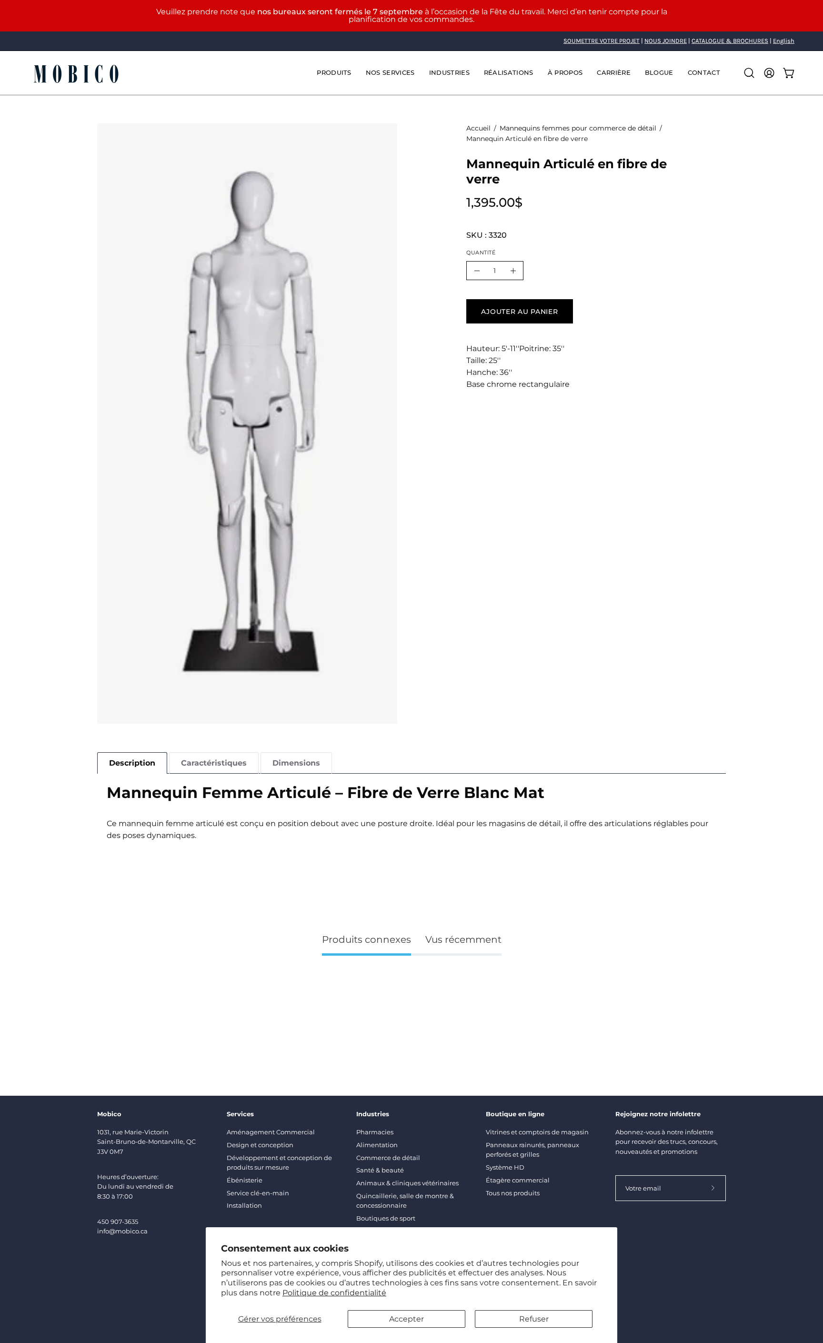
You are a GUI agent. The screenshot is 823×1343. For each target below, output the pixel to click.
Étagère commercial (518, 1180)
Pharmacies (374, 1132)
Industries (372, 1114)
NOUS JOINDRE (665, 40)
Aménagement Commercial (271, 1132)
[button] (390, 73)
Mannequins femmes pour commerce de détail (578, 128)
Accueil (478, 128)
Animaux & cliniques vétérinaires (407, 1183)
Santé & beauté (380, 1170)
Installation (244, 1205)
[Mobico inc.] (76, 73)
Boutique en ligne (515, 1114)
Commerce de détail (388, 1157)
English (783, 40)
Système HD (505, 1167)
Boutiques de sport (385, 1218)
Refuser (534, 1318)
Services (240, 1114)
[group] (411, 40)
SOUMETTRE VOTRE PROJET (601, 40)
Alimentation (377, 1145)
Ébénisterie (244, 1180)
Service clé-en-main (258, 1193)
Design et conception (260, 1145)
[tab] (132, 763)
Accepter (406, 1318)
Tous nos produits (513, 1193)
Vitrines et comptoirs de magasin (537, 1132)
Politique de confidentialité (334, 1292)
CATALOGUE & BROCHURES (730, 40)
